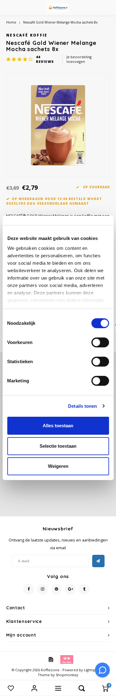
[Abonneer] (98, 561)
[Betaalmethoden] (50, 659)
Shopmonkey (67, 674)
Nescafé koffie (27, 35)
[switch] (100, 342)
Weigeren (58, 466)
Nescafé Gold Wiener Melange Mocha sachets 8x (60, 22)
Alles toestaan (58, 425)
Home (11, 22)
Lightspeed (93, 670)
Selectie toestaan (58, 446)
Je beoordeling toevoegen (79, 59)
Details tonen (82, 406)
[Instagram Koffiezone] (42, 589)
